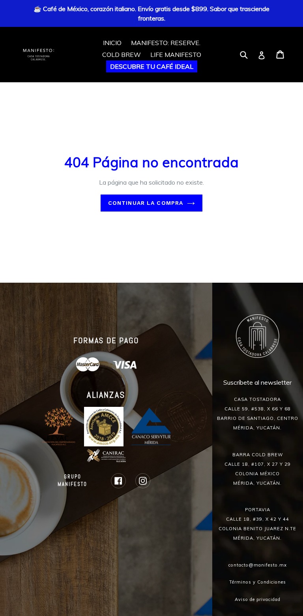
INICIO (112, 43)
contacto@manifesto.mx (257, 565)
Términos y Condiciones (257, 582)
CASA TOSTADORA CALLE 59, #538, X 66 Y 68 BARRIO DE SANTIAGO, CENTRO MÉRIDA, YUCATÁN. (257, 414)
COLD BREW (121, 55)
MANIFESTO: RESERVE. (165, 43)
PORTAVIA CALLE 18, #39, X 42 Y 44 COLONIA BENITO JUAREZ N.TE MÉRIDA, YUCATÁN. (257, 524)
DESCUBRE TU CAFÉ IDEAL (151, 66)
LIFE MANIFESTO (175, 55)
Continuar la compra (145, 203)
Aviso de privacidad (258, 599)
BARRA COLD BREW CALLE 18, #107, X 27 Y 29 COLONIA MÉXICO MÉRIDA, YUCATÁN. (257, 469)
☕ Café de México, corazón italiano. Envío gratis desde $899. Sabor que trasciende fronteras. (151, 13)
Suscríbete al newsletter (257, 382)
